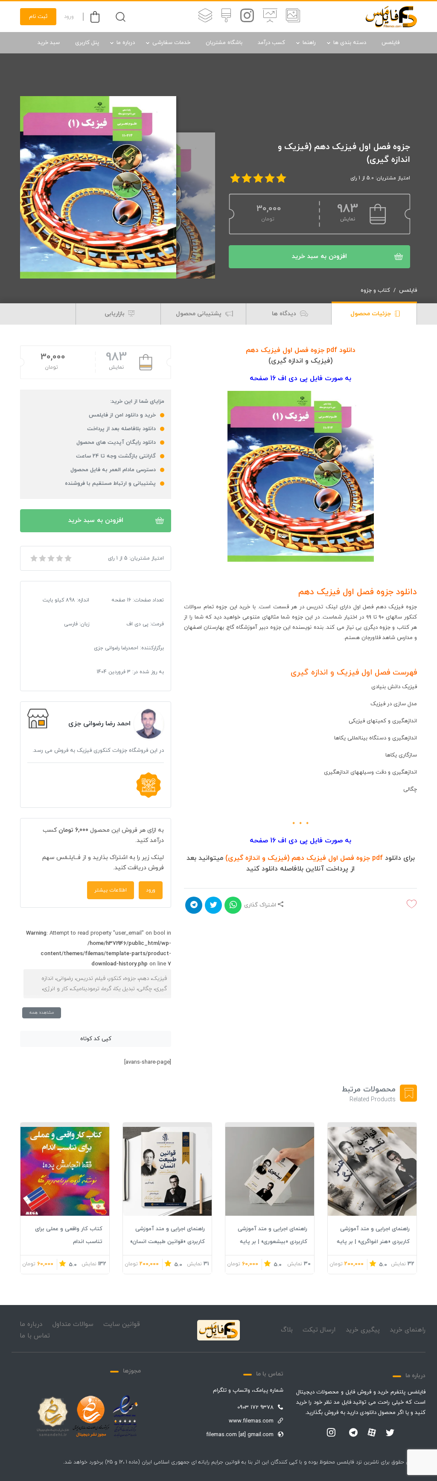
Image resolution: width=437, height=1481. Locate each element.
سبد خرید (49, 43)
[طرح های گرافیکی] (226, 16)
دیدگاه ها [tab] (285, 314)
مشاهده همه (41, 1012)
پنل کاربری (87, 43)
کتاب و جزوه (375, 290)
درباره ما (126, 43)
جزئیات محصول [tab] (371, 314)
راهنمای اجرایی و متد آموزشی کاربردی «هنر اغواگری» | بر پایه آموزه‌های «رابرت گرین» (373, 1241)
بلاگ (287, 1330)
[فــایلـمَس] (391, 16)
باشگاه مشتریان (224, 43)
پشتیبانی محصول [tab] (199, 314)
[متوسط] (50, 558)
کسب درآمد (271, 43)
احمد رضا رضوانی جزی (99, 723)
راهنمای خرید (407, 1330)
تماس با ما (35, 1335)
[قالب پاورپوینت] (270, 16)
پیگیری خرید (363, 1330)
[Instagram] (331, 1433)
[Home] (218, 1330)
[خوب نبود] (42, 558)
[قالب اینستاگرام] (247, 16)
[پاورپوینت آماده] (293, 16)
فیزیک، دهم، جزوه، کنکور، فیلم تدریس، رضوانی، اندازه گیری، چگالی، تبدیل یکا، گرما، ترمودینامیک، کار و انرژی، (104, 984)
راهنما (309, 43)
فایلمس (390, 43)
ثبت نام (38, 17)
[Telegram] (353, 1433)
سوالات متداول (72, 1324)
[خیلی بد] (33, 558)
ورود (69, 17)
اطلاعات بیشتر (110, 890)
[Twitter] (390, 1433)
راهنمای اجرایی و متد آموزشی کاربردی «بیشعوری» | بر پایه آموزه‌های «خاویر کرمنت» (272, 1241)
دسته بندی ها (349, 43)
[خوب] (59, 558)
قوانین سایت (121, 1324)
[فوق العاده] (67, 558)
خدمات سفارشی (171, 43)
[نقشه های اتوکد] (205, 16)
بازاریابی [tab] (115, 314)
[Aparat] (371, 1432)
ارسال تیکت (319, 1330)
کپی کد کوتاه (95, 1039)
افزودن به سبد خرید (319, 256)
